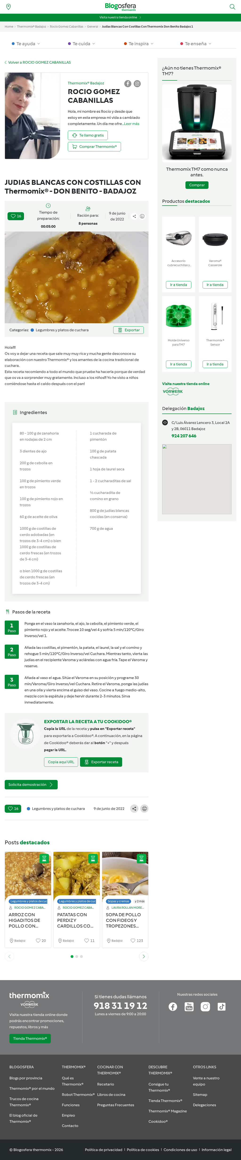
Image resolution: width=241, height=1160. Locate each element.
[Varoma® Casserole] (215, 236)
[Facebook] (173, 1006)
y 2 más (140, 901)
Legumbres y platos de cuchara (32, 901)
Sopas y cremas (118, 901)
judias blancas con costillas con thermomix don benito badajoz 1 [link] (147, 26)
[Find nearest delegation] (8, 7)
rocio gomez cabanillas (66, 26)
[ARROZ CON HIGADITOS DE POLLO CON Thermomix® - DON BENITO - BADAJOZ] (28, 879)
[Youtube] (189, 1006)
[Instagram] (205, 1006)
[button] (232, 7)
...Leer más (130, 123)
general (92, 26)
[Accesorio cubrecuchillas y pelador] (178, 236)
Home (9, 26)
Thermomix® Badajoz (31, 26)
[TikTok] (221, 1006)
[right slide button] (144, 956)
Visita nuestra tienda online (118, 17)
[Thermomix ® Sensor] (215, 316)
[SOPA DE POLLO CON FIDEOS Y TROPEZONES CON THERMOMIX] (125, 879)
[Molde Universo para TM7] (178, 316)
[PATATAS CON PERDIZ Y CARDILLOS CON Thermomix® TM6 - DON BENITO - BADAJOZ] (76, 879)
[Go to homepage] (120, 7)
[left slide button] (9, 956)
